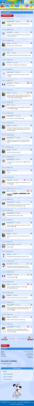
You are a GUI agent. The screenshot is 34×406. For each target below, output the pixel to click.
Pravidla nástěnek (7, 379)
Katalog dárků (13, 404)
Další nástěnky (17, 368)
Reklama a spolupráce (20, 404)
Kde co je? (10, 402)
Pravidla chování (27, 402)
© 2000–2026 (3, 402)
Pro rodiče (14, 402)
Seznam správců (20, 402)
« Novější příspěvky (7, 15)
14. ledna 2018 (26, 351)
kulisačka (31, 357)
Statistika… (5, 345)
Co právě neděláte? (7, 363)
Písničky (32, 402)
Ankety (5, 371)
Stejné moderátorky (8, 374)
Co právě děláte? (6, 12)
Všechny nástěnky (7, 376)
